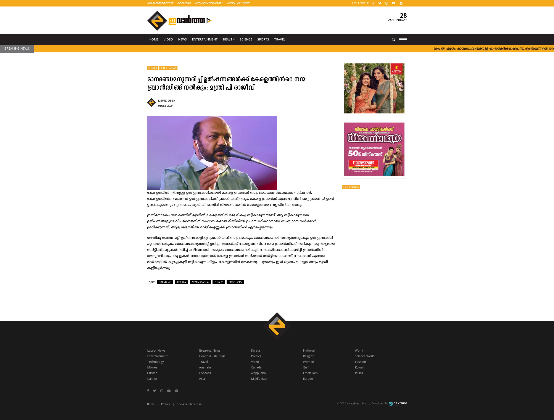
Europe (308, 378)
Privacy (165, 404)
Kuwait (360, 367)
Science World (365, 356)
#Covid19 (183, 3)
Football (205, 373)
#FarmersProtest (160, 3)
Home (153, 39)
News (182, 39)
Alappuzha (258, 373)
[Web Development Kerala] (398, 403)
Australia (205, 367)
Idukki (359, 373)
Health (229, 39)
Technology (155, 362)
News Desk (166, 101)
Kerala (152, 68)
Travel (279, 39)
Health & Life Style (212, 356)
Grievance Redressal (189, 404)
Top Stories (351, 187)
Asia (202, 378)
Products (235, 282)
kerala (181, 282)
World (359, 350)
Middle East (259, 378)
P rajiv (219, 282)
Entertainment (205, 39)
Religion (308, 356)
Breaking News (210, 350)
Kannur (152, 378)
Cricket (152, 373)
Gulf (306, 367)
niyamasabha (200, 282)
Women (308, 362)
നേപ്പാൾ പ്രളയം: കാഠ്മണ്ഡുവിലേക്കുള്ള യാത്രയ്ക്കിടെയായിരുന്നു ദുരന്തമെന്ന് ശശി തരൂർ (486, 49)
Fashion (360, 362)
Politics (256, 356)
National (309, 350)
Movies (152, 367)
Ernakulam (310, 373)
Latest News (168, 68)
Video (168, 39)
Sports (263, 39)
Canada (256, 367)
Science (246, 39)
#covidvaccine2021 (208, 3)
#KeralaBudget (238, 3)
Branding (165, 282)
